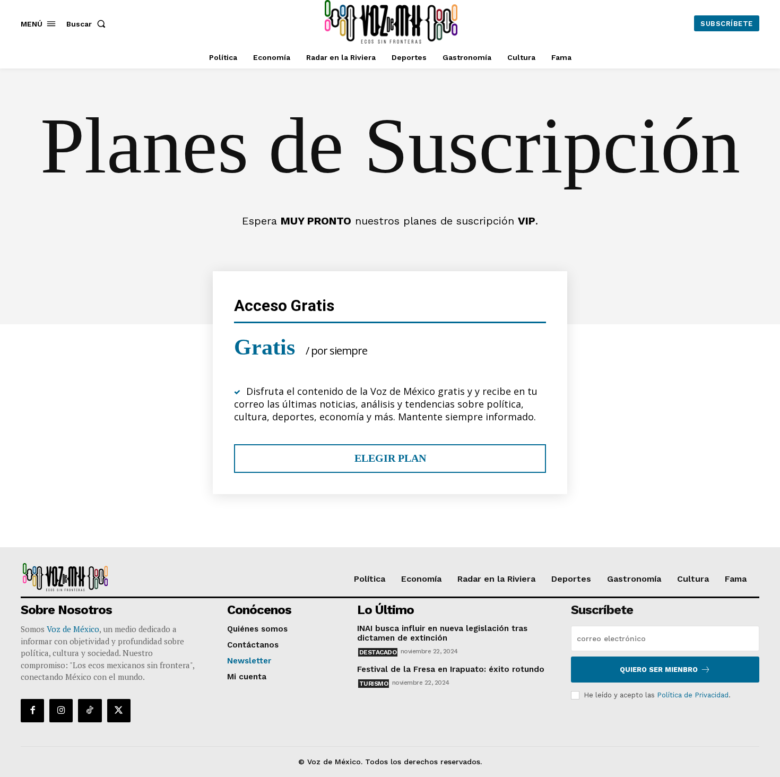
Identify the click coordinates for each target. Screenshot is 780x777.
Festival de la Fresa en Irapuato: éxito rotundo (450, 669)
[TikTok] (89, 710)
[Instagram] (61, 710)
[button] (88, 24)
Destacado (378, 652)
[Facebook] (32, 710)
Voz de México (73, 629)
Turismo (373, 683)
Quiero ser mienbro (659, 670)
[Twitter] (119, 710)
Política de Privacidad (693, 695)
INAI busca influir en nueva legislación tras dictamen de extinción (442, 633)
